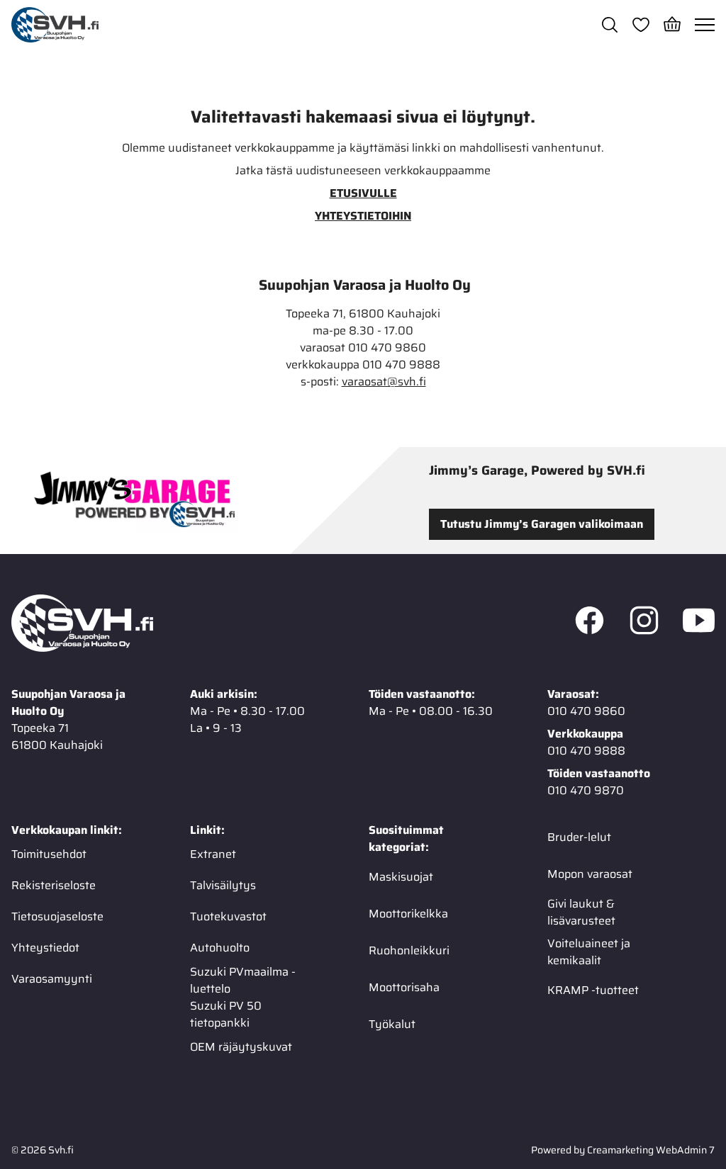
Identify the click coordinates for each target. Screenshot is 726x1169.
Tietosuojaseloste (57, 916)
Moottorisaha (404, 987)
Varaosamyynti (51, 979)
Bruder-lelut (579, 837)
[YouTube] (699, 623)
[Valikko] (704, 25)
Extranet (213, 854)
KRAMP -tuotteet (593, 990)
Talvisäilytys (223, 885)
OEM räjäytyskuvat (241, 1047)
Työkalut (392, 1024)
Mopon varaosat (589, 874)
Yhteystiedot (45, 947)
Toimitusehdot (48, 854)
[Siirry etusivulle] (55, 25)
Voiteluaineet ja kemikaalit (588, 952)
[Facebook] (589, 623)
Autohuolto (220, 947)
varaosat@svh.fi (384, 381)
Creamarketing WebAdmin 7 (651, 1150)
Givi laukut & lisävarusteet (581, 913)
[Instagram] (644, 623)
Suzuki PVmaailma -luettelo (243, 981)
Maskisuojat (401, 877)
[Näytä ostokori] (672, 24)
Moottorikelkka (408, 913)
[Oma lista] (641, 25)
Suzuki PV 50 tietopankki (226, 1015)
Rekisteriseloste (53, 885)
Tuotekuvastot (228, 916)
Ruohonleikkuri (409, 950)
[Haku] (609, 24)
